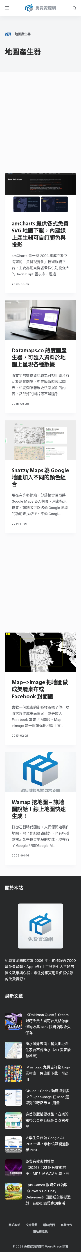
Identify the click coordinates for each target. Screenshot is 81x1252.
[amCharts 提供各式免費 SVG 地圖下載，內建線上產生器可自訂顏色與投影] (40, 193)
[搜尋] (74, 8)
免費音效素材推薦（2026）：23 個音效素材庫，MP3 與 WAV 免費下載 (47, 1167)
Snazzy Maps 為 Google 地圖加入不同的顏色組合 (40, 477)
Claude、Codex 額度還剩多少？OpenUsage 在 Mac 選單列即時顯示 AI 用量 (47, 1097)
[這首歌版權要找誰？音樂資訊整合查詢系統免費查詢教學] (13, 1120)
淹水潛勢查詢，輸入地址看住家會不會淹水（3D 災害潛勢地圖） (48, 1050)
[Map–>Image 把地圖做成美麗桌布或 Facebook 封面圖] (40, 652)
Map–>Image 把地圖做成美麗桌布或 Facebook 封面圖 (40, 689)
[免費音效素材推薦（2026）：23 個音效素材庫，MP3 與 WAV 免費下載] (13, 1167)
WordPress (53, 1246)
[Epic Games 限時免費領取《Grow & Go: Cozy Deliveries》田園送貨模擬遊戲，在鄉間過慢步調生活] (13, 1191)
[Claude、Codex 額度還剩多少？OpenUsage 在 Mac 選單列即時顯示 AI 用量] (13, 1097)
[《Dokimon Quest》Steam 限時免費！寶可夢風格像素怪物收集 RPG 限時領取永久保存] (13, 1021)
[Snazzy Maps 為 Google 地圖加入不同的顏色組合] (40, 440)
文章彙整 (32, 1225)
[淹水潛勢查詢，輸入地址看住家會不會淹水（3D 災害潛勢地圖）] (13, 1050)
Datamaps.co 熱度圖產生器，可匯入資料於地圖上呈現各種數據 (39, 357)
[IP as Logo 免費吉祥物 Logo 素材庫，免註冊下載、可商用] (13, 1073)
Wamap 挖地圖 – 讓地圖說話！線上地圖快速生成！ (39, 809)
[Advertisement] (40, 123)
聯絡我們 (49, 1225)
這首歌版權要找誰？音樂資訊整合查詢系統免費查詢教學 (47, 1120)
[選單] (7, 8)
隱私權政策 (40, 1231)
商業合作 (66, 1225)
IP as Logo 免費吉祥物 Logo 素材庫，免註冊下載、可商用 (47, 1073)
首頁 (8, 34)
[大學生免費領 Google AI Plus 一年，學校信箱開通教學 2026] (13, 1144)
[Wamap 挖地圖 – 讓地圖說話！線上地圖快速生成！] (40, 772)
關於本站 (14, 1225)
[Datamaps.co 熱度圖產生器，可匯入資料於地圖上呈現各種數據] (40, 320)
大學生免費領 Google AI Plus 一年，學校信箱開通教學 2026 (47, 1144)
